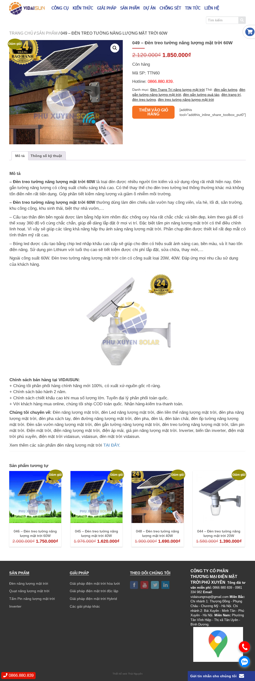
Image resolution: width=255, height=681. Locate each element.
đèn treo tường (144, 100)
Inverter (15, 606)
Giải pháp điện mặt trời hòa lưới (95, 583)
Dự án (149, 7)
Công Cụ (60, 7)
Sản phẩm (129, 7)
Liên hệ (211, 7)
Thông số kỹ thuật (46, 156)
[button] (114, 48)
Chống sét (170, 7)
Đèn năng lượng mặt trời (28, 583)
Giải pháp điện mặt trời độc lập (94, 591)
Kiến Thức (83, 7)
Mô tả (20, 156)
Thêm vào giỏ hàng (153, 112)
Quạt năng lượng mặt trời (29, 591)
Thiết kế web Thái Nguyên (128, 673)
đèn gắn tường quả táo (201, 95)
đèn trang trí (231, 95)
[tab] (19, 155)
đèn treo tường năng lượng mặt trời (186, 100)
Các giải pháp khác (85, 606)
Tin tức (192, 7)
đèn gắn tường (225, 90)
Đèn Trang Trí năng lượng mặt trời (177, 90)
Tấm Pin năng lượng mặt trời (32, 599)
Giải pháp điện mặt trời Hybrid (93, 599)
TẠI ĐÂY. (111, 445)
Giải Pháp (106, 7)
